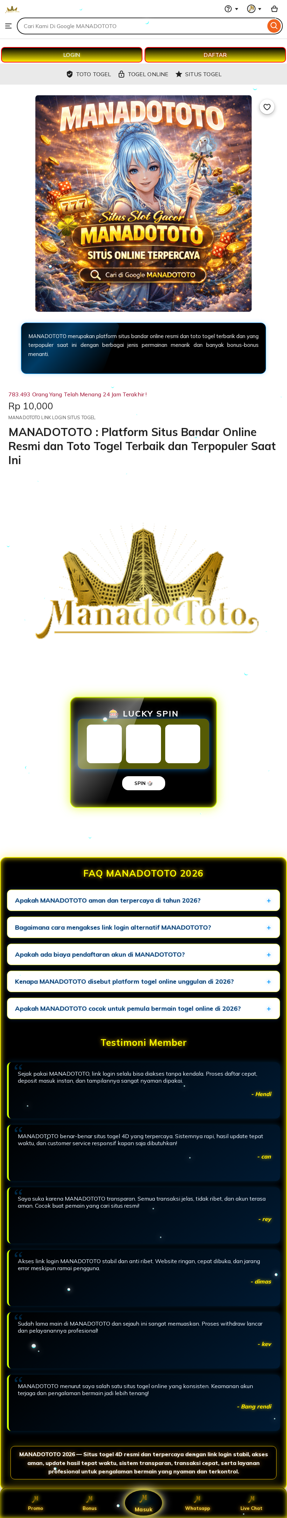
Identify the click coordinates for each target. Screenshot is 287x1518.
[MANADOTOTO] (12, 14)
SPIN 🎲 (143, 783)
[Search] (274, 26)
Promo (35, 1508)
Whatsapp (197, 1508)
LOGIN (71, 54)
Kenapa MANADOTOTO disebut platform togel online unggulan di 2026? (124, 981)
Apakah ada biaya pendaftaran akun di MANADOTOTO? (100, 954)
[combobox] (141, 26)
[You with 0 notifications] (254, 8)
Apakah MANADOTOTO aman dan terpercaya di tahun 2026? (108, 900)
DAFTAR (215, 54)
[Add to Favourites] (267, 106)
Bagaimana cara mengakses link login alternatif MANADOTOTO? (113, 927)
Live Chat (251, 1508)
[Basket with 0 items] (274, 8)
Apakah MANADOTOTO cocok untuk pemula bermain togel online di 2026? (128, 1008)
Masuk (143, 1509)
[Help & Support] (231, 8)
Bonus (90, 1508)
